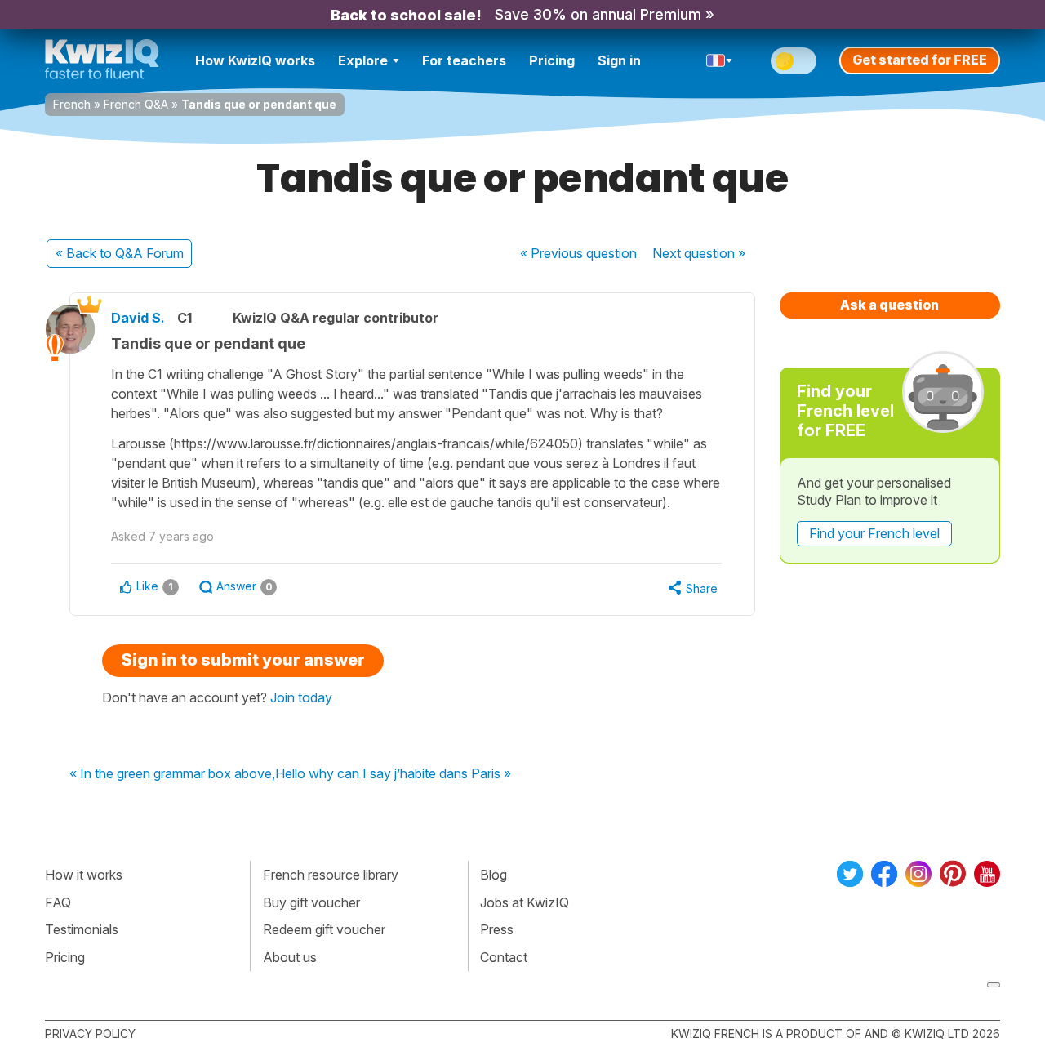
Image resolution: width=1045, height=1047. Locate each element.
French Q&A (136, 104)
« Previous (578, 253)
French (72, 104)
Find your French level (874, 533)
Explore (363, 60)
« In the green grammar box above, (172, 774)
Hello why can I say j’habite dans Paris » (393, 774)
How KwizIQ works (255, 60)
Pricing (552, 60)
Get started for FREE (919, 59)
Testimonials (81, 929)
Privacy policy (90, 1033)
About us (290, 957)
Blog (493, 875)
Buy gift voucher (311, 902)
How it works (83, 875)
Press (497, 929)
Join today (301, 697)
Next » (698, 253)
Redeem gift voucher (324, 929)
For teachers (464, 60)
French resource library (330, 875)
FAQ (58, 902)
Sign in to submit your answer (243, 660)
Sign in (619, 60)
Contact (503, 957)
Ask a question (889, 304)
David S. (138, 318)
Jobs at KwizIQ (524, 902)
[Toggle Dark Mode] (793, 60)
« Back (120, 253)
